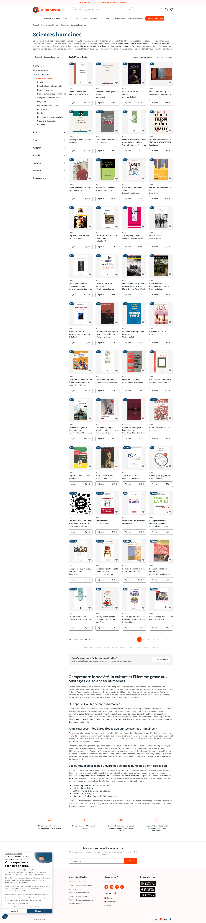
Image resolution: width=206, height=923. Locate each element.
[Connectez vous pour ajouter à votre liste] (89, 82)
